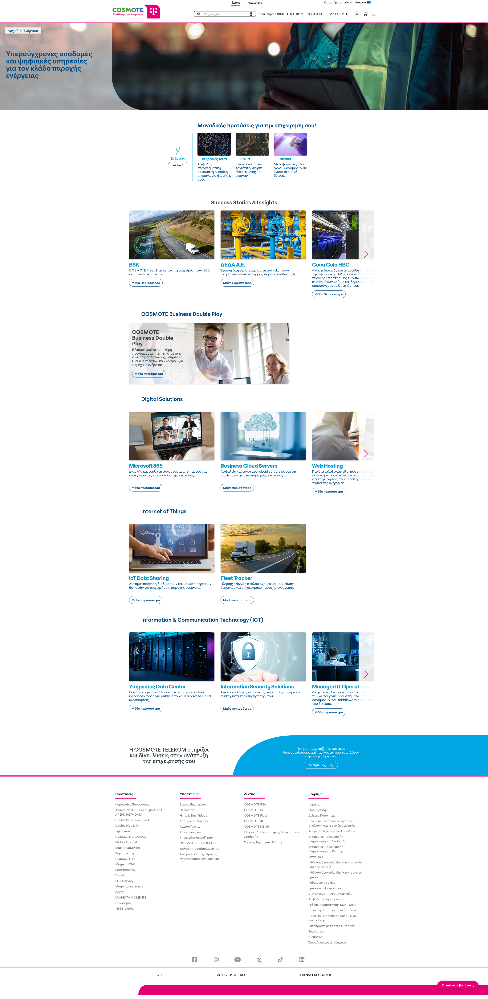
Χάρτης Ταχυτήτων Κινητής (263, 842)
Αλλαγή (178, 165)
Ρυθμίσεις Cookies (321, 882)
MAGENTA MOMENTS (130, 897)
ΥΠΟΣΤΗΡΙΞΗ (316, 14)
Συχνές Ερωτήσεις (193, 804)
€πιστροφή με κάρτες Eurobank (331, 926)
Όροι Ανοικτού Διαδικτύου (327, 942)
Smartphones (125, 870)
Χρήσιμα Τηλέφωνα (194, 821)
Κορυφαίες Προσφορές (132, 804)
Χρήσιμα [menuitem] (315, 794)
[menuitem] (194, 959)
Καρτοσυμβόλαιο (127, 848)
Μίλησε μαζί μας (321, 765)
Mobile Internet (126, 842)
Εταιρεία (360, 2)
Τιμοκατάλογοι (190, 832)
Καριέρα (314, 804)
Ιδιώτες (235, 2)
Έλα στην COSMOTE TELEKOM (281, 14)
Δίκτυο (348, 2)
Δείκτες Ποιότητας (322, 815)
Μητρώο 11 (316, 857)
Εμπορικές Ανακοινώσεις (326, 888)
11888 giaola (124, 908)
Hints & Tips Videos (193, 815)
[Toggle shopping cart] (368, 13)
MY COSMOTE (339, 14)
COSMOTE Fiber (255, 815)
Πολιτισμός (123, 903)
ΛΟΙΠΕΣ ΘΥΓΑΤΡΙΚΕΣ (231, 975)
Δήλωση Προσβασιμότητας (199, 848)
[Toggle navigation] (373, 14)
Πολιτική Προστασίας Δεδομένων (332, 910)
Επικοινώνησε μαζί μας (196, 837)
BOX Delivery (124, 881)
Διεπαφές (315, 937)
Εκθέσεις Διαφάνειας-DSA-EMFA (332, 905)
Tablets (120, 875)
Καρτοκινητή (124, 853)
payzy (119, 892)
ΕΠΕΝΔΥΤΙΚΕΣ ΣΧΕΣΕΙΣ (315, 975)
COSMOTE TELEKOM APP (198, 843)
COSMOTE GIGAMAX (130, 836)
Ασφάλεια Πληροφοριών (326, 899)
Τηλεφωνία (123, 831)
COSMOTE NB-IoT (257, 826)
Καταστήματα (333, 2)
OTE (160, 975)
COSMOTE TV (125, 859)
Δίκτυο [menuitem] (249, 794)
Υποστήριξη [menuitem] (190, 794)
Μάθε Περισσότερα (146, 283)
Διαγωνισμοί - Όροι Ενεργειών (330, 893)
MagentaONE (125, 864)
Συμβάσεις (316, 931)
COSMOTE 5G (254, 810)
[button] (357, 14)
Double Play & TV (127, 825)
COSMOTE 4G (254, 821)
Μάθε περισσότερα (149, 374)
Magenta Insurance (129, 886)
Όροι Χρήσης (318, 810)
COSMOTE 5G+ (255, 804)
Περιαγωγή (188, 810)
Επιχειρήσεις (255, 2)
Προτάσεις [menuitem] (124, 794)
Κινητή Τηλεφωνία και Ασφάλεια (331, 831)
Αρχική (13, 30)
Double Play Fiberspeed (132, 820)
